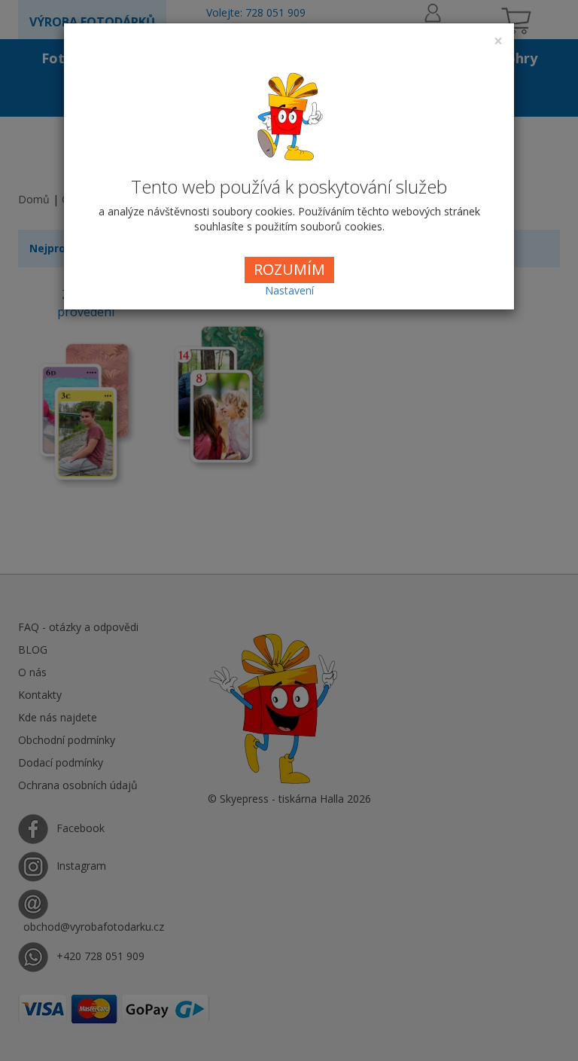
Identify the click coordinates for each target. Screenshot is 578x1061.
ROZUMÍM (289, 269)
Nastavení (289, 290)
